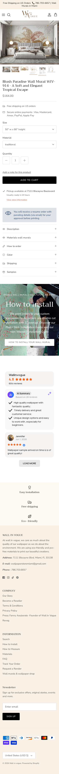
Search (6, 639)
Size (5, 122)
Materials (7, 654)
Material (7, 137)
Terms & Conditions (13, 605)
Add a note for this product (17, 172)
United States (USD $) (16, 755)
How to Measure (11, 649)
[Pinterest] (17, 577)
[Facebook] (4, 577)
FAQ (5, 658)
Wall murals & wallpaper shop (19, 673)
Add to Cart (29, 180)
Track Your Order (11, 663)
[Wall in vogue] (29, 15)
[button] (29, 463)
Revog (6, 620)
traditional (10, 144)
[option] (29, 42)
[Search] (10, 14)
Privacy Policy (10, 610)
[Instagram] (8, 577)
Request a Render (12, 668)
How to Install (10, 644)
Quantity (7, 153)
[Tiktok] (13, 577)
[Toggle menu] (3, 14)
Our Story (8, 595)
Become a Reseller (12, 600)
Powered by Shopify (30, 763)
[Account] (48, 14)
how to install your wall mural (29, 342)
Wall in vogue (15, 763)
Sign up (11, 716)
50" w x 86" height (15, 129)
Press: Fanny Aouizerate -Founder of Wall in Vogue (29, 615)
